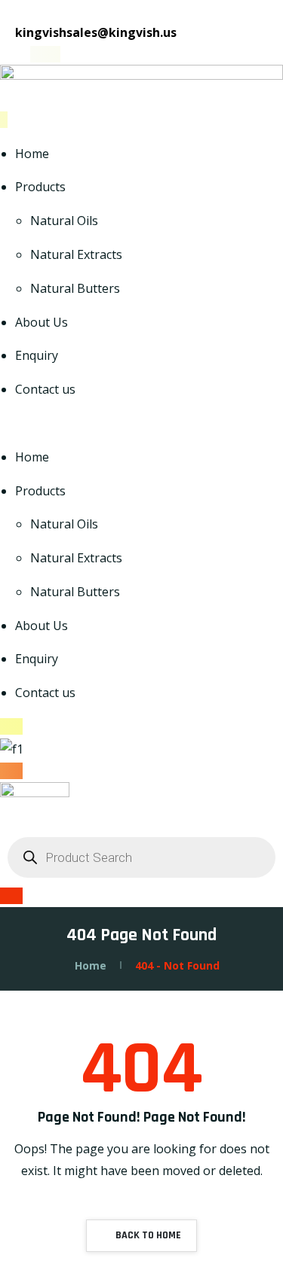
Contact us (45, 389)
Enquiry (36, 355)
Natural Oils (64, 220)
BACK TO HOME (147, 1235)
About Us (41, 322)
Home (32, 153)
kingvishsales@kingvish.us (94, 32)
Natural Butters (75, 288)
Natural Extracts (76, 254)
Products (40, 186)
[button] (141, 423)
